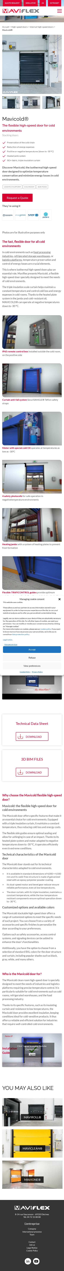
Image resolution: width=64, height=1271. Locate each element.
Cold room (29, 187)
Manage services (10, 644)
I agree (32, 681)
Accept (32, 649)
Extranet (54, 3)
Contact (32, 1242)
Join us (32, 1245)
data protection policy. (21, 634)
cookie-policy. (45, 629)
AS (43, 3)
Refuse (32, 657)
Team (32, 1234)
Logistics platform (12, 187)
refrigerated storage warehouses (32, 256)
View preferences (32, 666)
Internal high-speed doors (41, 27)
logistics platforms (12, 259)
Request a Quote (17, 197)
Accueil (5, 27)
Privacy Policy (37, 672)
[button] (59, 599)
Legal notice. (8, 640)
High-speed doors (19, 27)
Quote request (12, 3)
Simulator (31, 3)
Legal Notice (32, 1248)
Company (32, 1229)
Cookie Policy (25, 672)
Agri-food (42, 187)
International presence (32, 1232)
